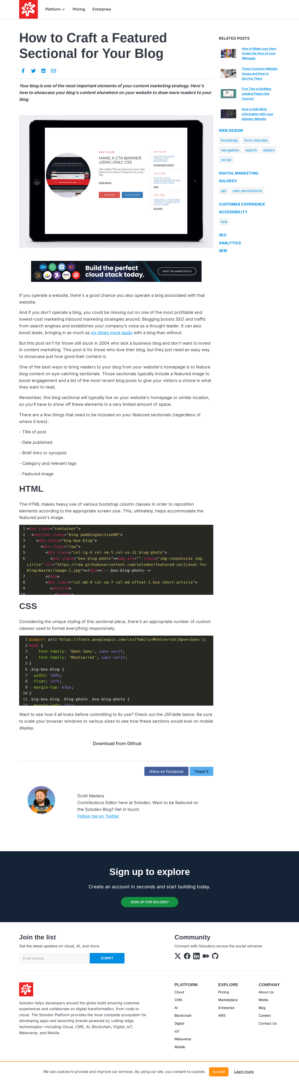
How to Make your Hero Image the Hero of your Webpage (259, 53)
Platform (53, 9)
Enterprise (102, 9)
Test (224, 221)
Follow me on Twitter (98, 816)
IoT (176, 1031)
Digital (179, 1023)
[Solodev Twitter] (177, 957)
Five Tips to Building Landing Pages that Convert (256, 93)
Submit (107, 958)
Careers (265, 1015)
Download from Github (117, 743)
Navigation (230, 150)
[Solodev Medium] (206, 957)
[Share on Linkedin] (43, 71)
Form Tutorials (256, 140)
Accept (219, 1071)
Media (263, 1000)
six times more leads (111, 332)
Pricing (79, 9)
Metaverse (182, 1039)
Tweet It (201, 771)
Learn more (244, 1071)
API (223, 190)
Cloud (179, 992)
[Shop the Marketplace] (116, 271)
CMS (178, 1000)
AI (176, 1008)
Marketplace (228, 1000)
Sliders (268, 150)
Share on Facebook (166, 771)
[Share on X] (33, 71)
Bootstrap (229, 140)
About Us (266, 992)
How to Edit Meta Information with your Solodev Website (257, 114)
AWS (222, 1015)
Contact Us (268, 1023)
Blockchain (183, 1015)
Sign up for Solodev (150, 902)
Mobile (179, 1047)
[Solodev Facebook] (187, 957)
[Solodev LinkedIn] (196, 957)
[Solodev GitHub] (215, 957)
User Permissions (247, 190)
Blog (262, 1008)
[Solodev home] (28, 9)
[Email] (53, 71)
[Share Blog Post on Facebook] (23, 71)
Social (226, 159)
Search (251, 150)
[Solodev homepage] (26, 989)
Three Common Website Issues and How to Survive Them (260, 73)
